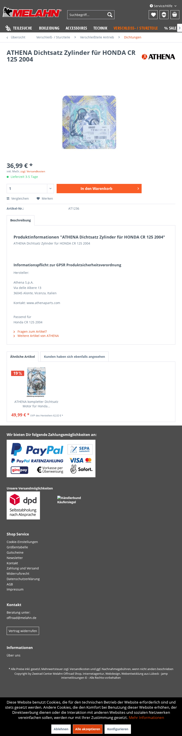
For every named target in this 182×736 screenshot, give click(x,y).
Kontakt (12, 563)
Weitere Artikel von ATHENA (38, 336)
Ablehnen (61, 729)
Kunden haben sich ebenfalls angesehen (74, 356)
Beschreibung (20, 220)
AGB (10, 584)
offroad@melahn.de (21, 618)
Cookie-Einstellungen (22, 542)
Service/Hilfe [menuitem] (163, 6)
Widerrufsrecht (18, 573)
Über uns (13, 655)
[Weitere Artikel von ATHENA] (158, 57)
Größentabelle (17, 547)
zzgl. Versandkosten (32, 171)
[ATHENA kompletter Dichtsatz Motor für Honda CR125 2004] (36, 381)
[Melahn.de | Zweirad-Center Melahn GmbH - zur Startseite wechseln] (32, 15)
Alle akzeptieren (87, 729)
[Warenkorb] (174, 14)
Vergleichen (19, 198)
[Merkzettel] (153, 14)
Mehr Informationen (146, 717)
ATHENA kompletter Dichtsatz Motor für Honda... (36, 404)
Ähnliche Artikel (22, 356)
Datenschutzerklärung (23, 579)
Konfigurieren (117, 729)
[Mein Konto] (164, 14)
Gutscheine (15, 552)
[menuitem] (91, 14)
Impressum (15, 589)
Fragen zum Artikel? (32, 331)
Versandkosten (80, 669)
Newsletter (15, 558)
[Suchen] (110, 14)
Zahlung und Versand (23, 568)
